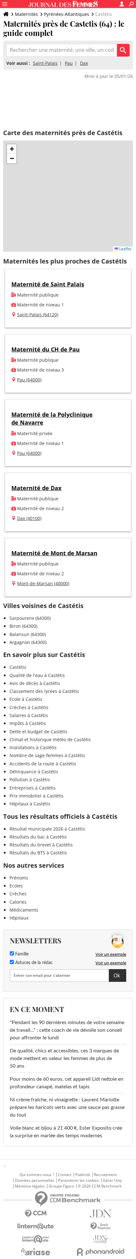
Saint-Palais (45, 63)
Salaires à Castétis (28, 715)
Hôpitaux (18, 918)
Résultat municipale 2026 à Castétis (47, 829)
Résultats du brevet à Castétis (41, 845)
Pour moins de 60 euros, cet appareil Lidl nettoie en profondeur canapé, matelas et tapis (66, 1083)
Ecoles (16, 886)
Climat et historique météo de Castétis (50, 739)
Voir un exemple (111, 954)
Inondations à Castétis (33, 747)
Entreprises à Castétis (32, 788)
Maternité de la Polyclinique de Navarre (52, 418)
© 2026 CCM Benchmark (99, 1186)
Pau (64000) (29, 380)
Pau (69, 63)
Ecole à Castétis (25, 699)
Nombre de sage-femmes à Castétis (47, 755)
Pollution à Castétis (29, 780)
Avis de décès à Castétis (34, 683)
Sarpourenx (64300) (30, 618)
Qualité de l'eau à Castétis (37, 675)
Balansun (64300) (27, 634)
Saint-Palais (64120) (37, 314)
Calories (18, 902)
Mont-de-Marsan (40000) (43, 583)
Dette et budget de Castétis (38, 732)
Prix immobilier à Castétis (36, 796)
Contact (64, 1175)
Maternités (26, 14)
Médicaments (23, 910)
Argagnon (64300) (27, 642)
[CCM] (35, 1214)
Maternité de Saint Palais (47, 284)
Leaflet (124, 248)
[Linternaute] (35, 1226)
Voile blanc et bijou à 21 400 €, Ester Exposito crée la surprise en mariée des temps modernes (66, 1132)
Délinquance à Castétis (33, 772)
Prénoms (18, 878)
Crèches (18, 894)
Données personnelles (34, 1180)
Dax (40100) (29, 518)
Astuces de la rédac (33, 963)
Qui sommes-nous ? (37, 1175)
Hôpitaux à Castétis (29, 804)
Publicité (82, 1175)
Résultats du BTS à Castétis (38, 853)
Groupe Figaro (61, 1186)
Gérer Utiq (112, 1180)
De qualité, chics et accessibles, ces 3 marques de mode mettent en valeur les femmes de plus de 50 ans (64, 1058)
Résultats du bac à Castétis (38, 837)
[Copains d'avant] (35, 1239)
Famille (21, 954)
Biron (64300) (23, 626)
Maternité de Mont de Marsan (54, 553)
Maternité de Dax (36, 488)
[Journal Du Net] (100, 1214)
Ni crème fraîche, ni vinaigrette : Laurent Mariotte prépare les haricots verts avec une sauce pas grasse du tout (67, 1107)
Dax (84, 63)
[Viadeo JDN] (100, 1239)
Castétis (17, 667)
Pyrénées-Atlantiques (66, 14)
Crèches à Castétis (28, 707)
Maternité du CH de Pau (45, 349)
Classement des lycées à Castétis (44, 691)
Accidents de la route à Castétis (42, 764)
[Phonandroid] (100, 1252)
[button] (11, 149)
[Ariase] (35, 1251)
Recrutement (105, 1175)
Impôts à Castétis (27, 723)
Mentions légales (30, 1186)
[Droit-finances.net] (100, 1226)
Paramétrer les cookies (78, 1180)
